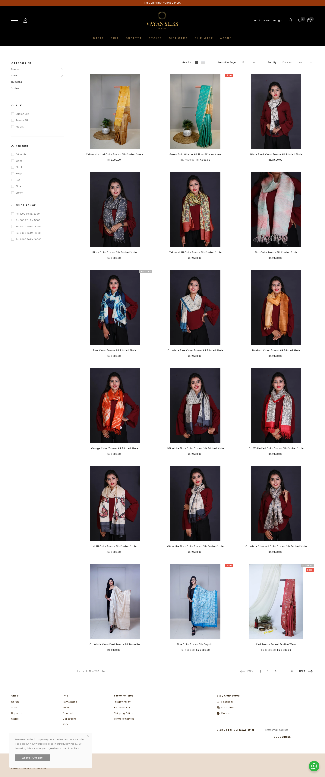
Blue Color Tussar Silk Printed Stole (114, 350)
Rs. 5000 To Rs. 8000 (28, 226)
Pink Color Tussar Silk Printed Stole (276, 252)
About (66, 707)
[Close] (88, 736)
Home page (70, 701)
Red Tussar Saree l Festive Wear (276, 644)
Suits (14, 75)
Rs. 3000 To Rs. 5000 (28, 220)
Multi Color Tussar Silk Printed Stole (115, 546)
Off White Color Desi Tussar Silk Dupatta (115, 644)
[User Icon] (25, 20)
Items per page (227, 62)
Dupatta (16, 82)
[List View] (204, 63)
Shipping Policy (123, 713)
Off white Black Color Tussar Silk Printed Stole (195, 546)
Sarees (15, 69)
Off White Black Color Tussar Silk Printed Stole (195, 448)
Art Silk (20, 126)
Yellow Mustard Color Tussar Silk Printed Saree (114, 154)
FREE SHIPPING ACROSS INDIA (162, 2)
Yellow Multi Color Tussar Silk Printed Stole (195, 252)
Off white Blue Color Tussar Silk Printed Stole (195, 350)
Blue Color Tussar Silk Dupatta (195, 644)
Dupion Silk (22, 113)
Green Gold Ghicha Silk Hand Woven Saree (195, 154)
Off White (21, 154)
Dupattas (17, 713)
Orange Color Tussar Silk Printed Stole (114, 448)
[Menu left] (14, 20)
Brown (19, 192)
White (19, 160)
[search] (290, 20)
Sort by (272, 62)
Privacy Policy (122, 701)
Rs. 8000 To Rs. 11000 (28, 233)
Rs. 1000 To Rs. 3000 (28, 213)
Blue (18, 186)
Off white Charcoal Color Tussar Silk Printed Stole (276, 546)
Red (18, 180)
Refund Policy (122, 707)
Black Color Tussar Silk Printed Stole (115, 252)
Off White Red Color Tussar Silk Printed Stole (276, 448)
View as (186, 62)
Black (19, 167)
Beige (19, 173)
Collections (70, 718)
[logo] (162, 20)
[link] (114, 111)
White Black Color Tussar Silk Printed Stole (276, 154)
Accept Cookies (32, 757)
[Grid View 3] (197, 63)
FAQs (66, 724)
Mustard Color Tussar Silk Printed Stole (276, 350)
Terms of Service (124, 718)
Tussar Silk (22, 120)
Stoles (15, 88)
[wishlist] (300, 20)
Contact (68, 713)
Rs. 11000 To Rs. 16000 (28, 239)
